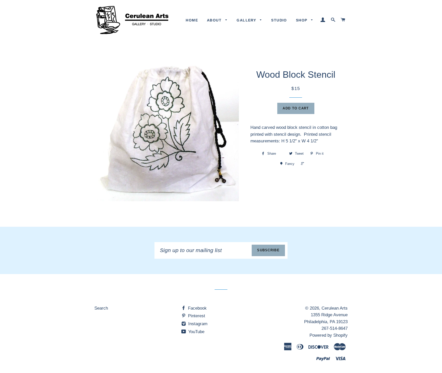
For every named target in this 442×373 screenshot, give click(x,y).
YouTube (195, 331)
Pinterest (196, 315)
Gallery (247, 20)
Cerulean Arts (335, 308)
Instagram (197, 323)
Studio (279, 20)
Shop (302, 20)
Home (192, 20)
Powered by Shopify (329, 335)
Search (101, 308)
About (215, 20)
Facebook (197, 308)
